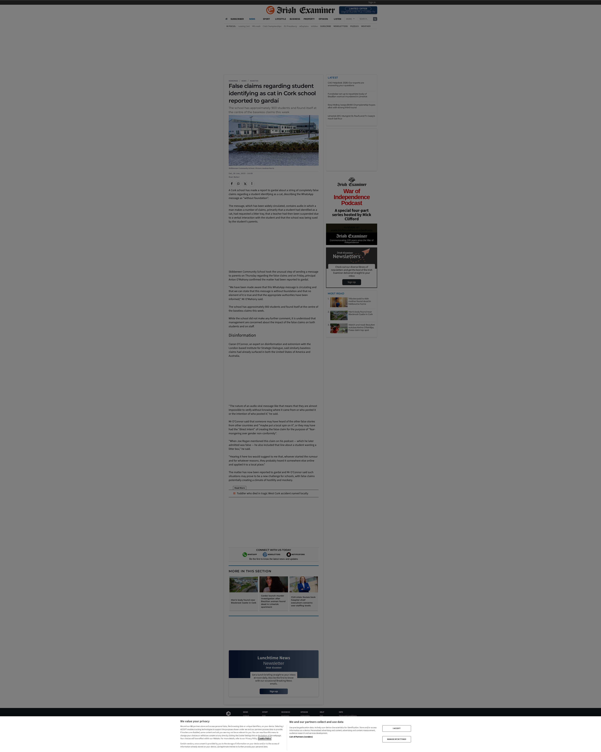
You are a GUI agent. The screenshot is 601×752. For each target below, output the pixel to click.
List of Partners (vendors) (301, 736)
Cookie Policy (265, 738)
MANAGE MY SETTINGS (396, 739)
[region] (300, 734)
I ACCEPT (397, 728)
